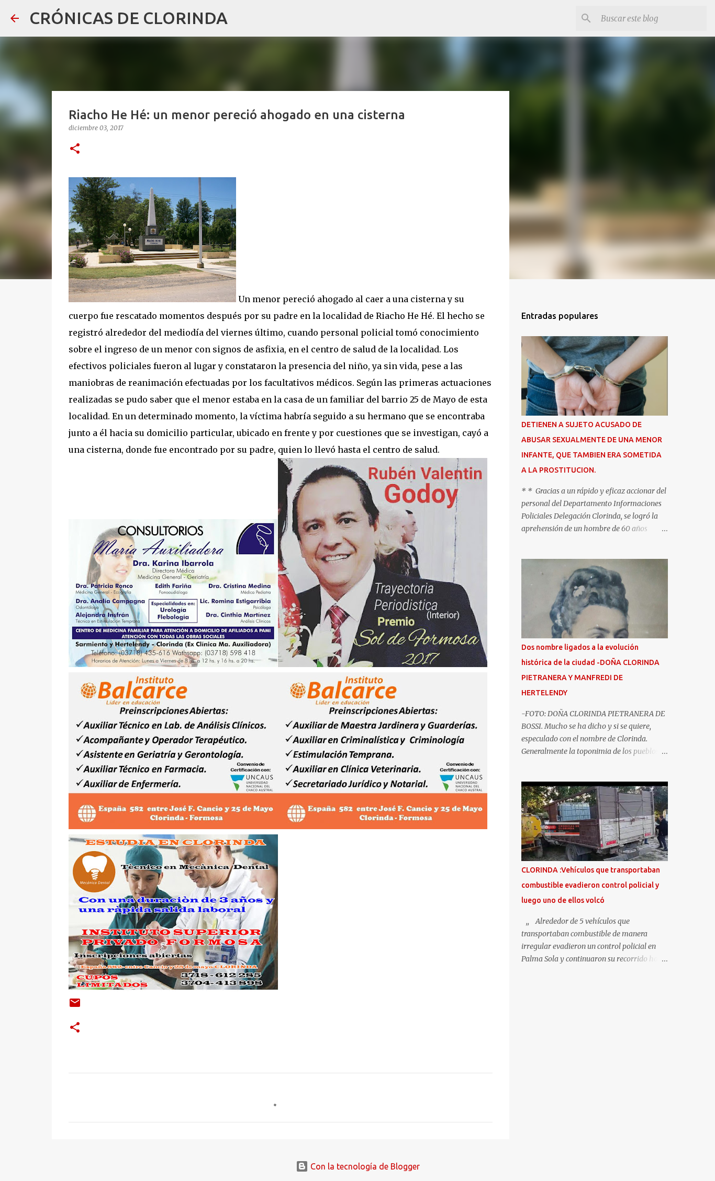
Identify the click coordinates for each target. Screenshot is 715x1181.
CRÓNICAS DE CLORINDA (128, 17)
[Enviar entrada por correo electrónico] (75, 1006)
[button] (75, 149)
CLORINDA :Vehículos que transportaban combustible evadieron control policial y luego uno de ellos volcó (590, 885)
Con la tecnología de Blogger (364, 1166)
